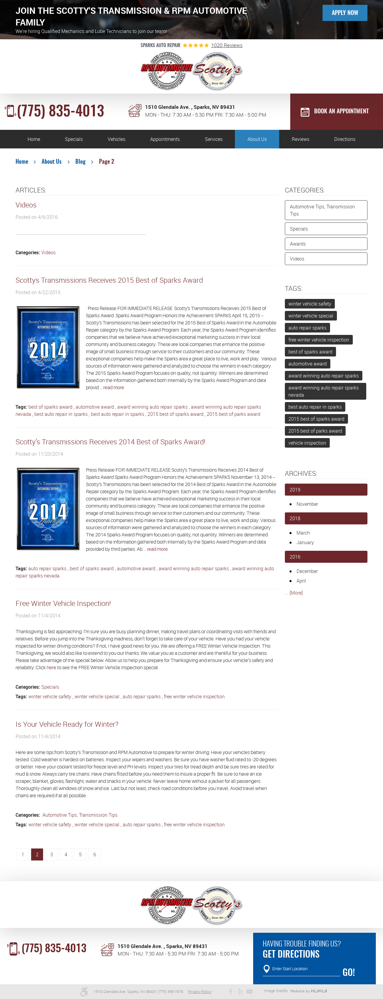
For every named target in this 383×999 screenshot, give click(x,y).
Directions (344, 139)
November (307, 504)
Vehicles (116, 139)
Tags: (294, 288)
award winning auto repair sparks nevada (323, 391)
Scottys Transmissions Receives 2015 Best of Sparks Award (109, 280)
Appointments (165, 139)
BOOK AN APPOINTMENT (341, 112)
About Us (257, 139)
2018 (295, 518)
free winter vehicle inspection (194, 696)
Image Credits (276, 990)
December (307, 571)
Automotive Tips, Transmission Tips (79, 815)
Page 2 (106, 162)
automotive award (95, 407)
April (301, 580)
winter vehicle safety (49, 696)
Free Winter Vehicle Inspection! (63, 603)
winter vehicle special (97, 696)
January (305, 542)
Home (34, 139)
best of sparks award (50, 407)
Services (214, 139)
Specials (74, 139)
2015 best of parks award (233, 414)
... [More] (294, 592)
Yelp (240, 991)
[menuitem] (33, 139)
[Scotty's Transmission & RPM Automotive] (191, 72)
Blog (80, 162)
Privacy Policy (199, 991)
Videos (26, 205)
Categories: (305, 190)
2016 (295, 556)
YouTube (249, 991)
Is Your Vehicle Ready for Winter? (67, 724)
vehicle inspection (307, 443)
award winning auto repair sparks (152, 407)
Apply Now (345, 13)
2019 (295, 489)
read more (113, 387)
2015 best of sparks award (175, 414)
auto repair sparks (47, 568)
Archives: (301, 473)
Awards (298, 243)
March (303, 532)
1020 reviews (227, 45)
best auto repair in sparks (61, 414)
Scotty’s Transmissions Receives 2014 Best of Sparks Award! (110, 441)
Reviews (300, 139)
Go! (349, 973)
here (51, 667)
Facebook (230, 991)
